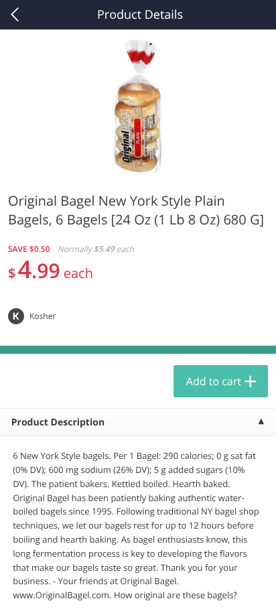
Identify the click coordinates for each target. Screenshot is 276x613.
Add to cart (213, 381)
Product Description (58, 422)
